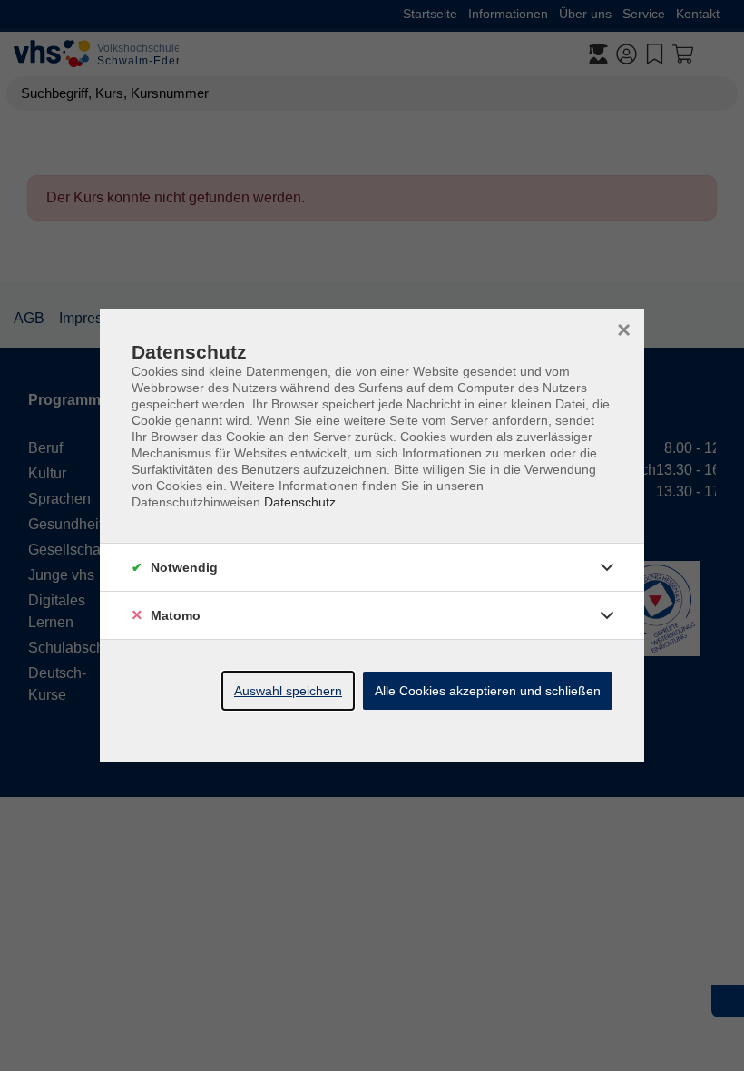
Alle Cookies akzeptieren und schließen (488, 690)
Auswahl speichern (288, 690)
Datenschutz (300, 502)
